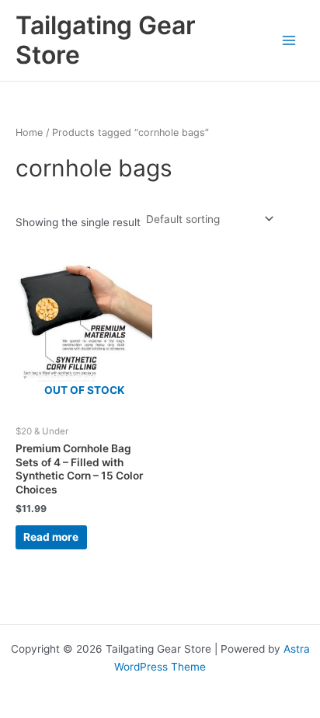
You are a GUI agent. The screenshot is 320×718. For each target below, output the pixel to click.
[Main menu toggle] (289, 40)
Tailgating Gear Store (106, 40)
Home (29, 132)
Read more (50, 537)
